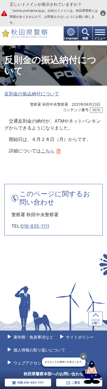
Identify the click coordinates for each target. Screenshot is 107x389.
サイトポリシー (79, 337)
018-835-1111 (35, 226)
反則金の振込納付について (31, 94)
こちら (47, 151)
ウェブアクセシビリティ (34, 362)
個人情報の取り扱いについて (38, 349)
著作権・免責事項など (32, 337)
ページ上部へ (95, 321)
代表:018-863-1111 (30, 382)
